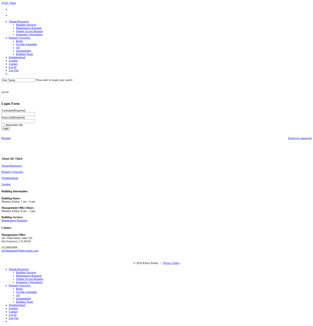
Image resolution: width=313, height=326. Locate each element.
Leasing (6, 184)
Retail (19, 288)
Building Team (24, 301)
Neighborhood (9, 178)
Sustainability (23, 298)
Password (13, 117)
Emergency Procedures (29, 282)
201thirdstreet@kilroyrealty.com (19, 250)
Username (13, 110)
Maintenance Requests (14, 220)
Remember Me (14, 124)
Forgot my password (300, 138)
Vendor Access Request (29, 279)
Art (18, 295)
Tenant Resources (11, 165)
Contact (13, 311)
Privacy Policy (171, 263)
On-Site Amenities (26, 292)
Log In (12, 314)
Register (6, 138)
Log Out (13, 318)
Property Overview (12, 171)
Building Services (26, 272)
